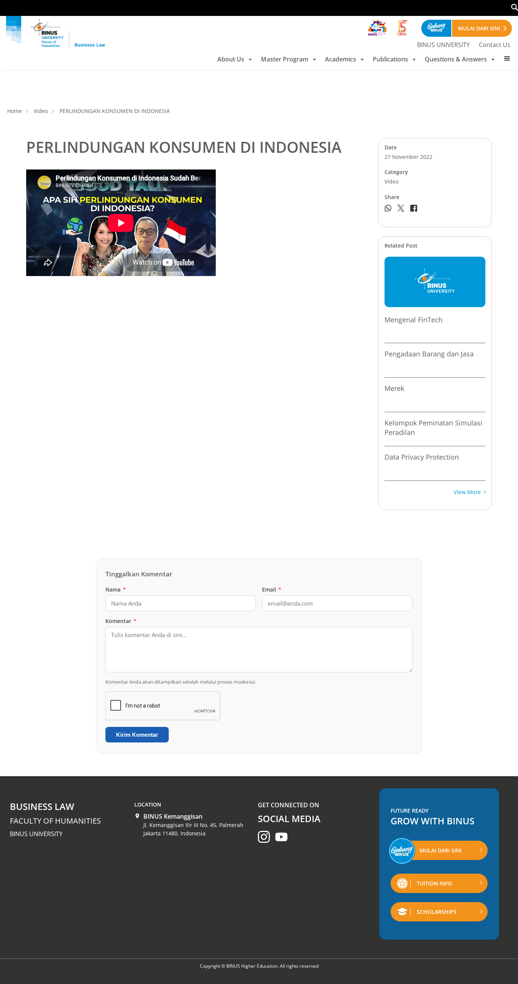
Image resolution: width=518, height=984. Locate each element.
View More (467, 492)
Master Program (284, 59)
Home (14, 111)
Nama (115, 589)
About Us (230, 59)
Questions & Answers (456, 59)
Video (41, 111)
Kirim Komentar (137, 734)
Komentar (121, 621)
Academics (340, 59)
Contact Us (494, 45)
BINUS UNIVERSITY (443, 45)
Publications (390, 59)
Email (271, 589)
